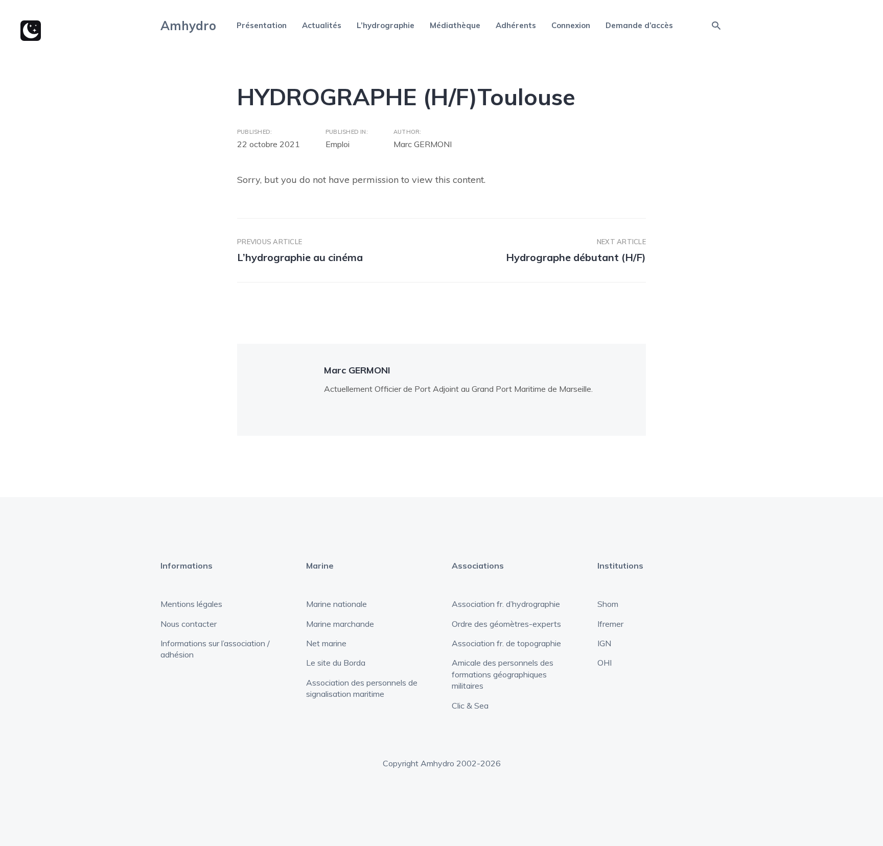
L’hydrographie (385, 25)
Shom (607, 604)
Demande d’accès (639, 25)
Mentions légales (191, 604)
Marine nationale (336, 604)
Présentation (262, 25)
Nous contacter (188, 624)
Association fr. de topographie (506, 643)
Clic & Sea (470, 705)
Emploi (338, 144)
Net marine (326, 643)
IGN (604, 643)
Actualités (321, 25)
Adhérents (516, 25)
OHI (604, 662)
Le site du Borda (335, 662)
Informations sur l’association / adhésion (215, 649)
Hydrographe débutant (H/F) (576, 257)
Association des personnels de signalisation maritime (361, 688)
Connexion (570, 25)
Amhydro (188, 25)
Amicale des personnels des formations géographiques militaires (502, 674)
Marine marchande (340, 624)
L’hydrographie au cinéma (300, 257)
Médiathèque (455, 25)
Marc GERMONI (422, 144)
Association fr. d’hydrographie (506, 604)
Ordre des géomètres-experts (506, 624)
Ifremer (610, 624)
